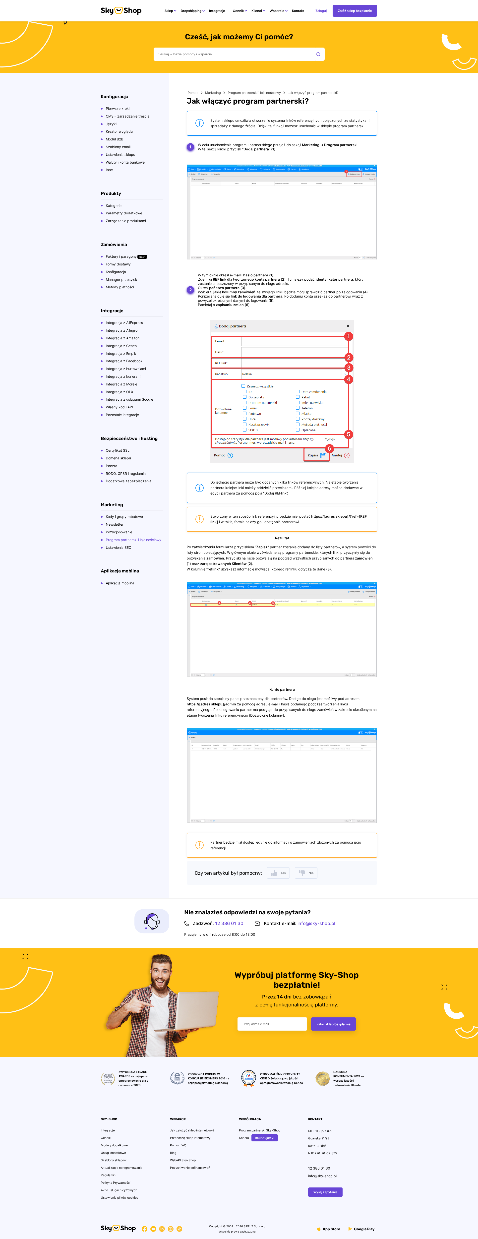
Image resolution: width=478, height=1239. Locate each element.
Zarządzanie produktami (126, 221)
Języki (111, 124)
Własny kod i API (119, 407)
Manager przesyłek (121, 279)
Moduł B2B (114, 139)
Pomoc (193, 93)
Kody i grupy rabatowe (124, 516)
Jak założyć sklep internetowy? (192, 1130)
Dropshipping (191, 11)
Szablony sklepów (113, 1160)
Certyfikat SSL (117, 450)
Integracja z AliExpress (124, 322)
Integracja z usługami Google (129, 399)
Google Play (363, 1229)
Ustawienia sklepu (120, 154)
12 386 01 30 (229, 923)
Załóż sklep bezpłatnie (355, 11)
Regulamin (108, 1175)
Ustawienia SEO (118, 547)
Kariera (244, 1138)
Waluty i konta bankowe (125, 162)
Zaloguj (321, 11)
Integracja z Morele (121, 384)
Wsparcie (277, 11)
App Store (331, 1229)
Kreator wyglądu (119, 131)
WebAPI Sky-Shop (183, 1160)
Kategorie (113, 205)
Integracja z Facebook (124, 361)
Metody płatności (120, 287)
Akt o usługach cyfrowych (119, 1190)
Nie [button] (311, 873)
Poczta (111, 466)
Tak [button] (283, 873)
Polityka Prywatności (115, 1182)
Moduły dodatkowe (114, 1145)
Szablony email (118, 147)
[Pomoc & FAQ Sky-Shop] (121, 13)
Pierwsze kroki (117, 108)
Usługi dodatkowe (113, 1153)
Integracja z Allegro (121, 330)
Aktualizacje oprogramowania (121, 1168)
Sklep (169, 11)
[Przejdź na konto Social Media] (144, 1229)
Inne (109, 170)
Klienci (256, 11)
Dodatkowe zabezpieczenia (128, 481)
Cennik (238, 11)
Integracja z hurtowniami (126, 369)
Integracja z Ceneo (121, 346)
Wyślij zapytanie (325, 1192)
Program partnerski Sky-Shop (259, 1130)
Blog (173, 1153)
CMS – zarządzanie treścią (127, 116)
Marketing (213, 93)
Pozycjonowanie (119, 532)
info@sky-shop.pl (316, 923)
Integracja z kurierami (123, 376)
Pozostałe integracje (122, 415)
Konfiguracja (116, 272)
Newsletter (114, 524)
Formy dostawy (118, 264)
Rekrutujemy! (264, 1138)
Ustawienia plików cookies (119, 1197)
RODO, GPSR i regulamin (126, 473)
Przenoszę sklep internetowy (190, 1138)
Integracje (217, 11)
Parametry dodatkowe (124, 213)
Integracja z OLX (119, 392)
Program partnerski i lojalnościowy (133, 540)
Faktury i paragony (121, 256)
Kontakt (298, 11)
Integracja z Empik (121, 353)
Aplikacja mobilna (120, 583)
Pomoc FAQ (178, 1145)
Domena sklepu (118, 458)
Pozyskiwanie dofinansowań (190, 1168)
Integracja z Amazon (122, 338)
